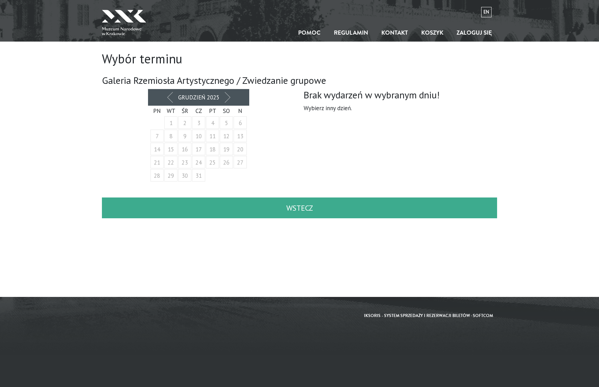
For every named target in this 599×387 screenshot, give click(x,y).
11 (212, 136)
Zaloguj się (474, 32)
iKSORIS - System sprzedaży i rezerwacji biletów (417, 316)
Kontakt (394, 32)
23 (185, 162)
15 (171, 149)
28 (157, 175)
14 (157, 149)
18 (212, 149)
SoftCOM (483, 316)
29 (171, 175)
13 (240, 136)
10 (199, 136)
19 (226, 149)
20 (240, 149)
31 (199, 175)
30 (185, 175)
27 (240, 162)
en (486, 12)
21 (157, 162)
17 (199, 149)
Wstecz (299, 208)
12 (226, 136)
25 (212, 162)
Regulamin (351, 32)
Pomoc (309, 32)
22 (171, 162)
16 (185, 149)
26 (226, 162)
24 (199, 162)
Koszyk (432, 32)
